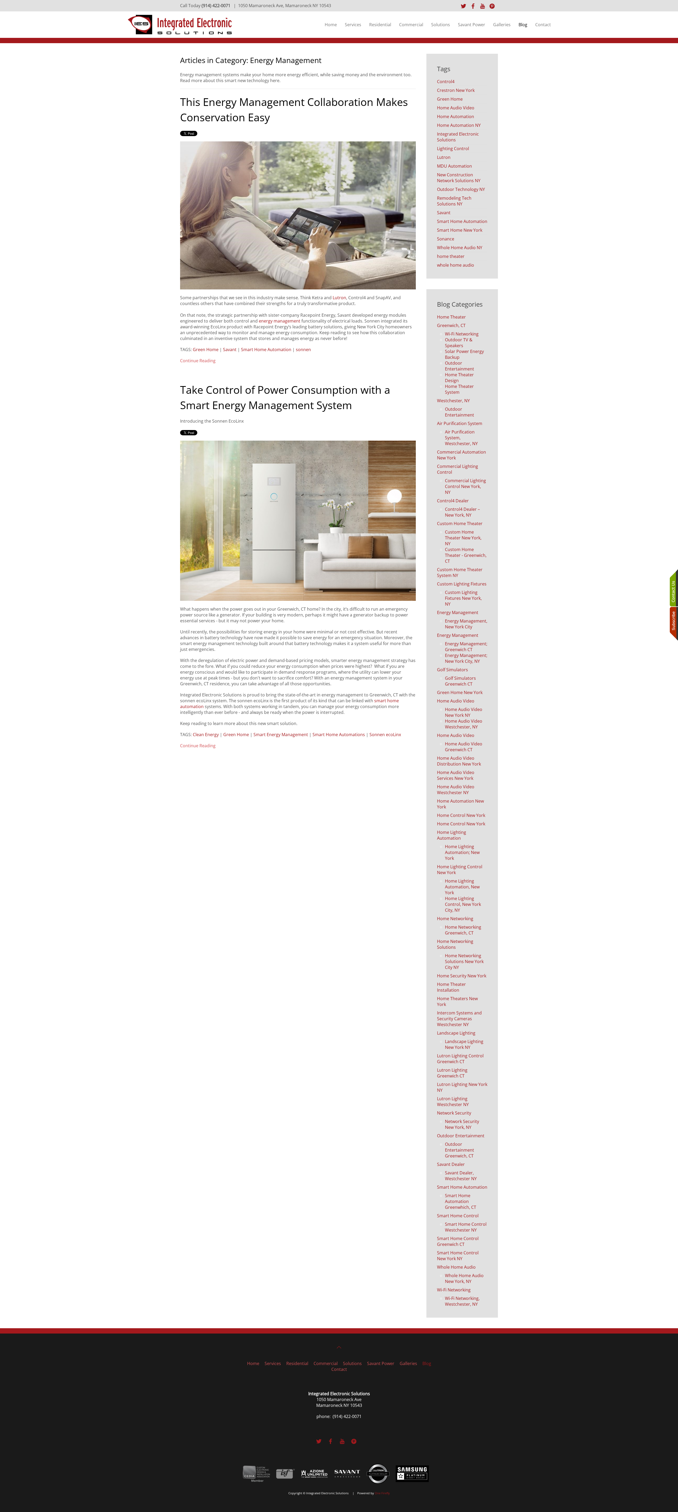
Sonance (445, 239)
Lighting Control (453, 148)
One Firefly (382, 1493)
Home (331, 25)
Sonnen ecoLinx (385, 734)
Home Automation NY (459, 125)
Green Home (205, 349)
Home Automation (455, 116)
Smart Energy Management (280, 734)
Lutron (339, 298)
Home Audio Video (455, 108)
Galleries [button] (502, 25)
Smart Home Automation (266, 349)
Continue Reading (198, 361)
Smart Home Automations (339, 734)
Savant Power (471, 25)
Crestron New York (456, 90)
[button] (339, 1347)
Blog (523, 25)
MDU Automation (454, 166)
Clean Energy (206, 734)
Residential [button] (380, 25)
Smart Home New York (459, 230)
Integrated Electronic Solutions (458, 137)
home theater (451, 256)
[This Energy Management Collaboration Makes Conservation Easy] (298, 215)
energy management (279, 321)
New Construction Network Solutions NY (458, 178)
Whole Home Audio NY (459, 247)
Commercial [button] (411, 25)
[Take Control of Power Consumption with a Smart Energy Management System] (298, 520)
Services (353, 25)
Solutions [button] (440, 25)
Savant (230, 349)
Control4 (445, 81)
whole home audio (455, 265)
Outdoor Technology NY (461, 189)
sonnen (303, 349)
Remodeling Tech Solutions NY (454, 201)
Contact (543, 25)
